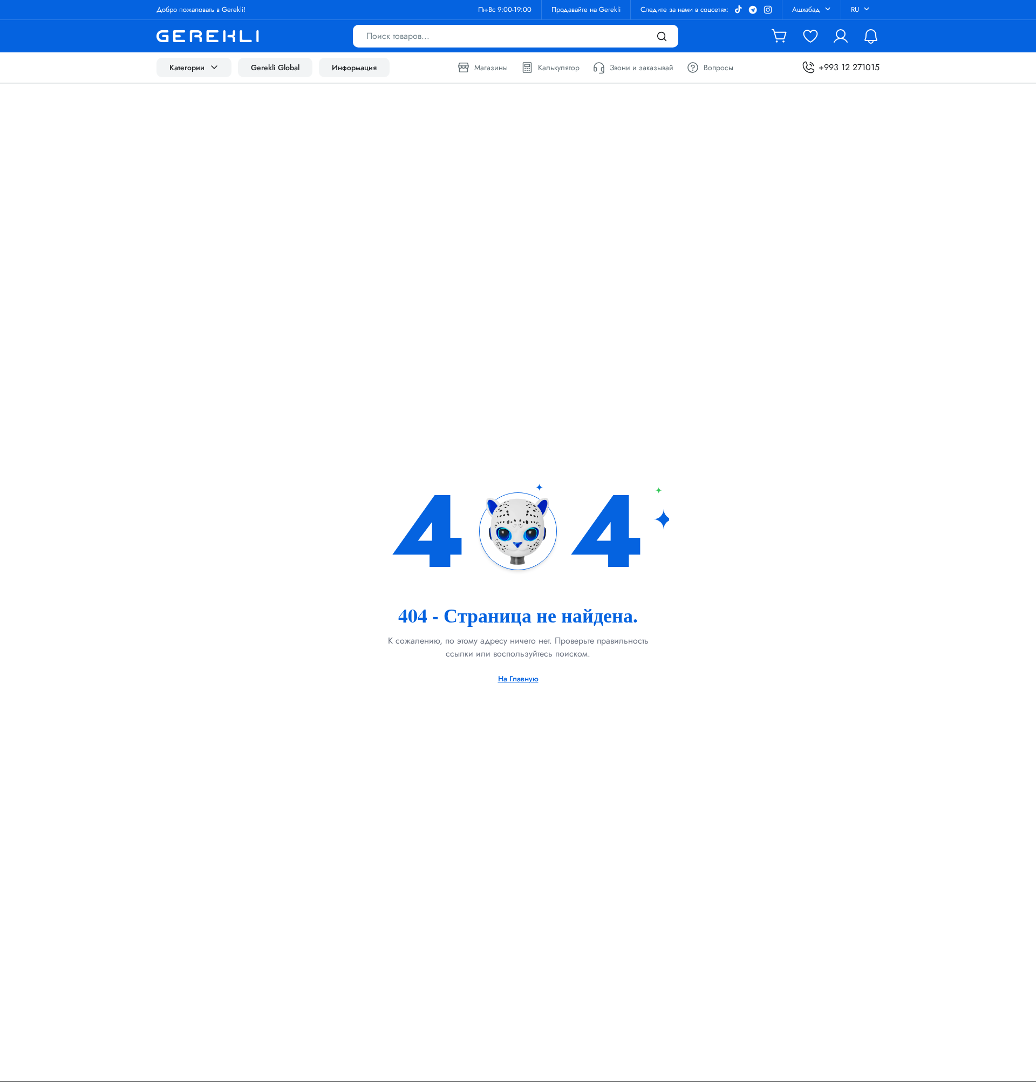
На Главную (518, 678)
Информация (354, 67)
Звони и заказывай (641, 67)
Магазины (491, 67)
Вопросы (718, 67)
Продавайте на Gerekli (586, 9)
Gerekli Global (275, 67)
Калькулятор (559, 67)
